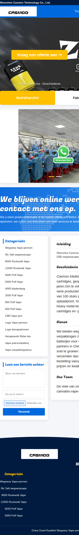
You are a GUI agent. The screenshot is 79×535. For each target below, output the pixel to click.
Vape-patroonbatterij (17, 343)
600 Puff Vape (13, 309)
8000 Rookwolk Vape (17, 261)
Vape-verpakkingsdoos (18, 349)
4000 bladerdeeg (15, 288)
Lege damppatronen (17, 329)
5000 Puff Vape (14, 281)
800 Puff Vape (13, 302)
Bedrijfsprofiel (27, 98)
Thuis (22, 83)
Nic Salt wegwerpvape (18, 254)
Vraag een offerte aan (37, 55)
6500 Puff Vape (14, 274)
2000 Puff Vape (14, 295)
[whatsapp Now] (63, 154)
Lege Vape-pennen (16, 322)
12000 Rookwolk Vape (18, 268)
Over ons (34, 83)
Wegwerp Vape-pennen (19, 247)
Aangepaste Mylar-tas (18, 336)
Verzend (24, 411)
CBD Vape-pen (13, 315)
